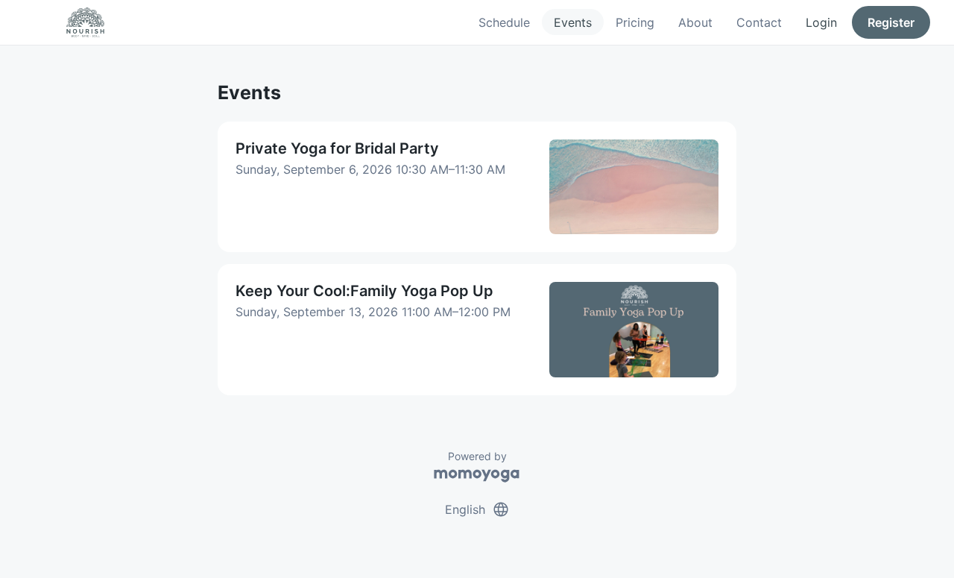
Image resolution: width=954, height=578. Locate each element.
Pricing (635, 22)
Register (891, 22)
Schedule (504, 22)
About (695, 22)
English (477, 509)
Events (573, 22)
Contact (759, 22)
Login (821, 22)
